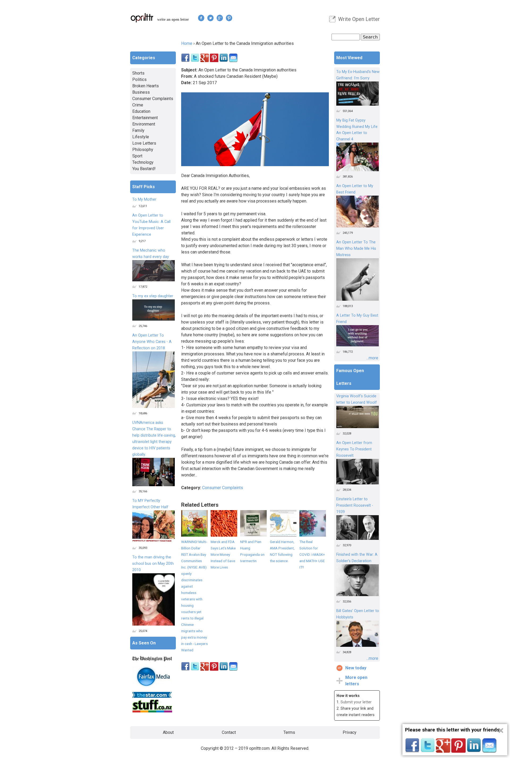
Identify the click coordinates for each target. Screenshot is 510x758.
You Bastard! (144, 168)
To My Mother (144, 199)
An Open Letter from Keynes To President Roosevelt (354, 449)
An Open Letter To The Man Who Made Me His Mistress (356, 248)
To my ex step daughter (152, 296)
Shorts (138, 73)
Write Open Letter (359, 19)
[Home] (142, 18)
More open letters (356, 680)
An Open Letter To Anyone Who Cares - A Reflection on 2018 (152, 341)
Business (141, 92)
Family (138, 130)
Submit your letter (356, 702)
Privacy (349, 732)
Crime (137, 104)
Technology (143, 162)
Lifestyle (140, 136)
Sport (137, 155)
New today (355, 667)
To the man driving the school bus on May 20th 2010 (153, 563)
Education (141, 111)
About (168, 732)
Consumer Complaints (222, 487)
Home (186, 43)
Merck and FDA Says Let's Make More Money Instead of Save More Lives (223, 554)
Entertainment (145, 117)
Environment (143, 124)
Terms (289, 732)
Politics (139, 79)
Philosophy (142, 149)
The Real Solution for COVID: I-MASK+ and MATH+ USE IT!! (312, 554)
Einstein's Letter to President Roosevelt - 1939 (354, 505)
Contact (229, 732)
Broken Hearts (145, 85)
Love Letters (144, 143)
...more (372, 357)
